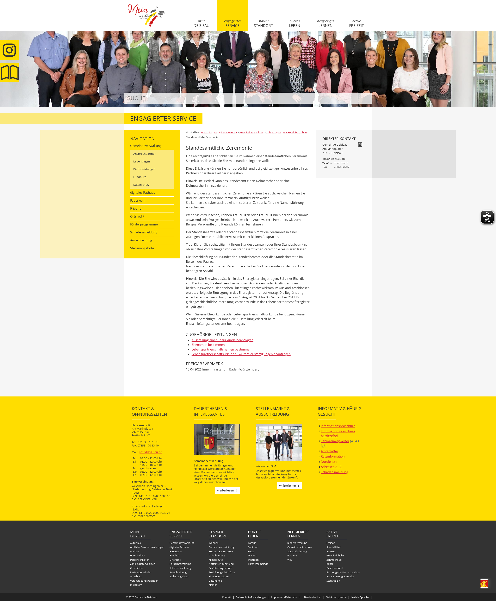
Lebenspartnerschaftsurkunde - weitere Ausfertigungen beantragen (241, 354)
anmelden (368, 41)
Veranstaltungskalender (144, 580)
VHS (289, 559)
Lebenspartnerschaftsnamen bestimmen (221, 349)
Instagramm (9, 50)
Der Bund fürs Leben (295, 132)
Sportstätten (333, 547)
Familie (252, 543)
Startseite (146, 19)
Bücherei (292, 555)
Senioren (253, 547)
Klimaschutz (216, 559)
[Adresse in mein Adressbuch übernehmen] (360, 145)
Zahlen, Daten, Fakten (142, 564)
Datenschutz (141, 185)
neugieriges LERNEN (325, 23)
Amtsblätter (329, 451)
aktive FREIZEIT (356, 23)
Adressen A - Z (331, 467)
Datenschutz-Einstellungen (251, 597)
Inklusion (253, 559)
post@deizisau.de (333, 159)
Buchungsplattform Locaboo (343, 572)
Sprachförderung (297, 551)
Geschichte (136, 568)
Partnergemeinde (140, 572)
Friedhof (136, 208)
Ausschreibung (141, 240)
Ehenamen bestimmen (208, 345)
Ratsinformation (333, 456)
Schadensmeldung (143, 232)
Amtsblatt (9, 72)
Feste (251, 551)
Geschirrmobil (334, 568)
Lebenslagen (141, 161)
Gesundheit (215, 580)
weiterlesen (225, 490)
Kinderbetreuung (297, 543)
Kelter (329, 564)
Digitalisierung (217, 555)
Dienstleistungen (144, 169)
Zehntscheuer (334, 559)
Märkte (252, 555)
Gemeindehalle (335, 555)
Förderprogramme (144, 224)
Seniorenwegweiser (335, 441)
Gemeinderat (137, 555)
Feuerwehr (138, 200)
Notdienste (329, 461)
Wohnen (214, 543)
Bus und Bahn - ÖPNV (221, 551)
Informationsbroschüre (338, 426)
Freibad (330, 543)
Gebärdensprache (336, 597)
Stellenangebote (142, 248)
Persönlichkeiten (139, 559)
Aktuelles (135, 543)
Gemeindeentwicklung (221, 547)
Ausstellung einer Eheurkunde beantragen (222, 340)
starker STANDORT (263, 23)
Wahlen (134, 551)
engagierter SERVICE (232, 23)
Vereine (330, 551)
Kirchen (213, 584)
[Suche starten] (364, 98)
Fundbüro (139, 177)
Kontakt (226, 597)
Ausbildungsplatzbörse (222, 572)
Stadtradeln (333, 580)
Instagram (136, 584)
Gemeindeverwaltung (146, 146)
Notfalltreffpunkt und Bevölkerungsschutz (221, 566)
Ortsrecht (137, 216)
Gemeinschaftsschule (299, 547)
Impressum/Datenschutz (285, 597)
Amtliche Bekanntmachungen (147, 547)
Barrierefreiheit (312, 597)
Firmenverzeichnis (219, 576)
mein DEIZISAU (201, 23)
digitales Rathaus (142, 192)
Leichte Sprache (360, 597)
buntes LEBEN (294, 23)
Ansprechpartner (144, 153)
